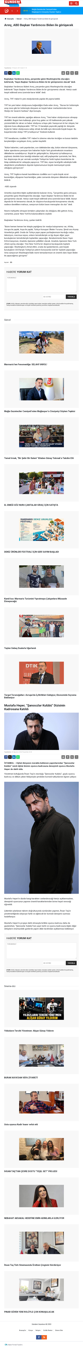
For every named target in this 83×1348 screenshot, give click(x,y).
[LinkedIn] (14, 73)
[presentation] (12, 10)
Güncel (19, 19)
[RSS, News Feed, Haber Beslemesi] (44, 1337)
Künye (31, 1330)
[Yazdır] (63, 73)
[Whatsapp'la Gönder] (18, 73)
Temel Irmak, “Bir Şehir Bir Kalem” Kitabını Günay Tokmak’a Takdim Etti (45, 10)
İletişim (38, 1330)
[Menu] (71, 3)
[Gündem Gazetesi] (12, 3)
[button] (67, 73)
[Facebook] (6, 73)
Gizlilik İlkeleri (47, 1330)
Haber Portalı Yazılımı (15, 1345)
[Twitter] (10, 73)
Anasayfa (10, 19)
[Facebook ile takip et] (39, 1337)
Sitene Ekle (59, 1330)
